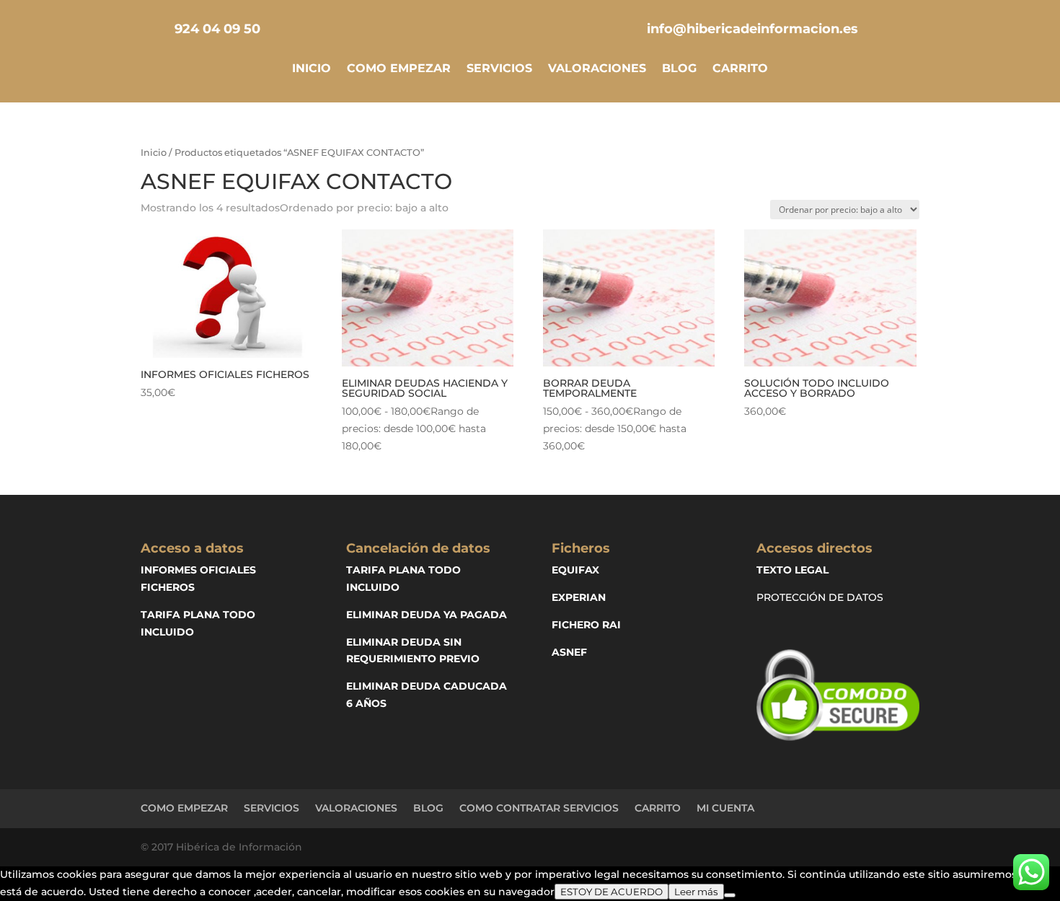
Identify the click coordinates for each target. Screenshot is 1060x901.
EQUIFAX (575, 569)
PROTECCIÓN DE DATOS (819, 597)
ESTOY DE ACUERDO (611, 891)
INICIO (311, 69)
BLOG (679, 69)
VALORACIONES (597, 69)
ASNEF (569, 652)
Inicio (154, 152)
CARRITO (740, 69)
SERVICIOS (499, 69)
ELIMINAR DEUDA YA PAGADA (426, 614)
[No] (730, 895)
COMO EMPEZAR (399, 69)
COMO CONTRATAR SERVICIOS (539, 807)
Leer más (696, 891)
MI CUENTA (725, 807)
